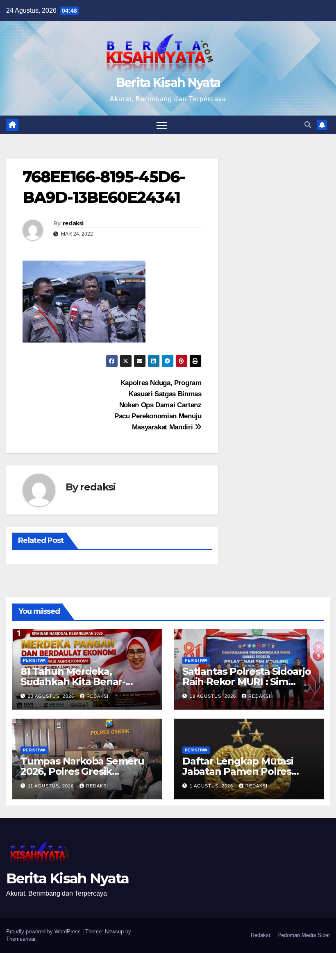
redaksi (73, 223)
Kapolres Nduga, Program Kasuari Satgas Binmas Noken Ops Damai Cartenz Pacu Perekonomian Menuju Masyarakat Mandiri (158, 405)
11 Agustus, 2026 (51, 785)
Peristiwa (34, 660)
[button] (307, 124)
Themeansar (20, 939)
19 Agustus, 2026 (214, 696)
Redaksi (260, 935)
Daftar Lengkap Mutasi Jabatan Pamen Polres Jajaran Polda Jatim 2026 (241, 771)
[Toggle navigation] (162, 124)
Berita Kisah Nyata (168, 82)
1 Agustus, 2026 (212, 785)
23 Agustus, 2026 (52, 696)
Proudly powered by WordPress (44, 931)
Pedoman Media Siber (303, 935)
